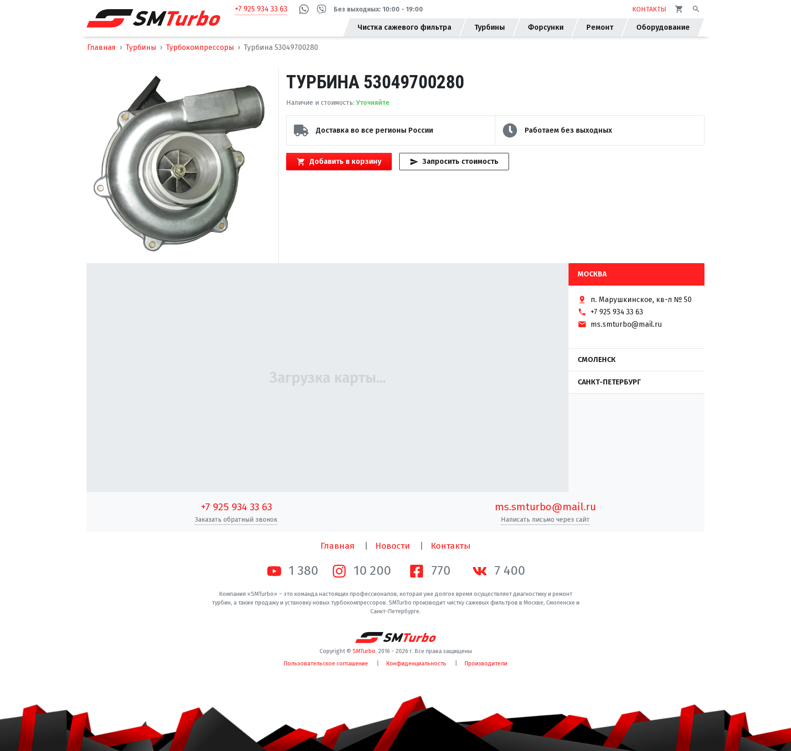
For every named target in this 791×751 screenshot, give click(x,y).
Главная (101, 47)
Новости (392, 545)
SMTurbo (363, 651)
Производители (486, 663)
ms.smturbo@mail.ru (545, 507)
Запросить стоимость (460, 161)
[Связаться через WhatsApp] (303, 9)
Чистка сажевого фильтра (404, 27)
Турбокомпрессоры (200, 47)
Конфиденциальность (416, 663)
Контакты (451, 545)
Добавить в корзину (345, 161)
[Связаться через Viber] (321, 9)
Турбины (140, 47)
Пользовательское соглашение (326, 663)
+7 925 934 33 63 (261, 9)
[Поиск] (696, 9)
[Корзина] (679, 9)
